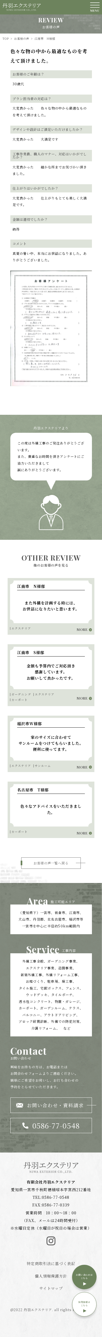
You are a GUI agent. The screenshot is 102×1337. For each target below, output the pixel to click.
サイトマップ (51, 1288)
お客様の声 (21, 39)
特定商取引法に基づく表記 (51, 1263)
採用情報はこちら (84, 1303)
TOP (5, 39)
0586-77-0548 (56, 1197)
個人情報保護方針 (51, 1276)
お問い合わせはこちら (84, 1276)
